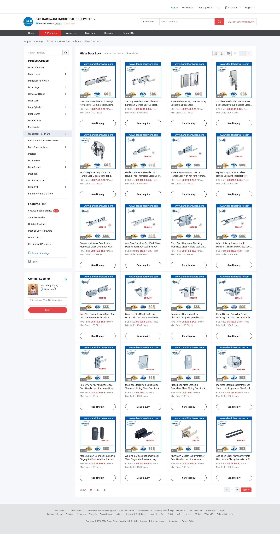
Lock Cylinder (35, 107)
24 (91, 490)
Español (69, 514)
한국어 (161, 514)
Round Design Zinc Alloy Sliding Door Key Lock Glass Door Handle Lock (233, 317)
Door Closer (34, 113)
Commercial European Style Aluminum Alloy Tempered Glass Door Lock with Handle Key (187, 317)
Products (52, 33)
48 (105, 489)
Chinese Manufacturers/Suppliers (101, 510)
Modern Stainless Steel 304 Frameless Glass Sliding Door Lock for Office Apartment (188, 388)
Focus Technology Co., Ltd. (119, 521)
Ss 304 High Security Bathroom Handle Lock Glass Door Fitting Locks (95, 176)
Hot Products (60, 510)
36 (98, 489)
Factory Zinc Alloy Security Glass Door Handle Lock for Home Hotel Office (96, 388)
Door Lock (33, 100)
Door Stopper (34, 167)
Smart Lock (34, 74)
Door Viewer (34, 160)
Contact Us (128, 33)
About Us (71, 33)
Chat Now (49, 289)
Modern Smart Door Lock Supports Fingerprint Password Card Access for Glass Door (97, 459)
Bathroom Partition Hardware (43, 140)
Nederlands (141, 514)
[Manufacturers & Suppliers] (44, 6)
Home (31, 33)
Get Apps (233, 7)
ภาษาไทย (188, 514)
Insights (221, 510)
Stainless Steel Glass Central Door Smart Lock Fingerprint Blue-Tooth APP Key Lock (233, 388)
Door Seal (33, 186)
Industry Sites (161, 510)
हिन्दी (178, 514)
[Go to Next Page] (248, 53)
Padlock (32, 153)
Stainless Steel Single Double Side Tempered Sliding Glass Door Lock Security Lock (142, 388)
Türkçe (198, 514)
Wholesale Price (145, 510)
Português (81, 514)
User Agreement (158, 521)
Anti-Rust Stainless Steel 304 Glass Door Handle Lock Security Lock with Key (142, 247)
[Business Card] (65, 279)
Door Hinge (33, 87)
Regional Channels (178, 510)
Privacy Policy (188, 521)
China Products (76, 510)
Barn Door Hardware (38, 147)
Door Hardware (36, 67)
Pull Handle (34, 127)
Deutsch (129, 514)
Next (244, 489)
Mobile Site (210, 510)
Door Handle (34, 120)
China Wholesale (126, 510)
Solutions (90, 33)
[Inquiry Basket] (219, 7)
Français (93, 514)
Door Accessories (37, 180)
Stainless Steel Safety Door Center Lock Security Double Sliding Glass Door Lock (233, 105)
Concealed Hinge (36, 93)
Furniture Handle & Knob (40, 193)
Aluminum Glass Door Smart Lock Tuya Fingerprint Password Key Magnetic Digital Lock (142, 459)
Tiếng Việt (209, 514)
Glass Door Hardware (39, 133)
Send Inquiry (97, 123)
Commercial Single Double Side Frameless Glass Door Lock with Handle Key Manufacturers (96, 247)
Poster (35, 261)
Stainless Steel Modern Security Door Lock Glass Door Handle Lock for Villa (142, 317)
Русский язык (106, 514)
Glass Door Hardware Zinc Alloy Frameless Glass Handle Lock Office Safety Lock (189, 247)
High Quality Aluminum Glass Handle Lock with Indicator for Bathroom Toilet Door (231, 176)
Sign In (174, 7)
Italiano (119, 514)
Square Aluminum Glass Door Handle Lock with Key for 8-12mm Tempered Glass (188, 176)
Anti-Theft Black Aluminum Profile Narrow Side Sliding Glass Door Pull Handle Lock (233, 459)
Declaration (174, 521)
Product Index (196, 510)
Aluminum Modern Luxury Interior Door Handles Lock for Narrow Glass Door (187, 459)
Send (47, 309)
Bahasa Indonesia (225, 514)
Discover (108, 33)
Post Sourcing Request (243, 21)
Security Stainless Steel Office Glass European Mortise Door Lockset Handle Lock (143, 105)
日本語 (170, 514)
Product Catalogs (40, 253)
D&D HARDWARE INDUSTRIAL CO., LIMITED (64, 19)
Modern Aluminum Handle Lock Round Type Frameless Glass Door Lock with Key (142, 176)
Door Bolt (33, 173)
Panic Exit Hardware (38, 80)
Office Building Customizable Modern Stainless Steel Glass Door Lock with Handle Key (233, 247)
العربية (152, 514)
